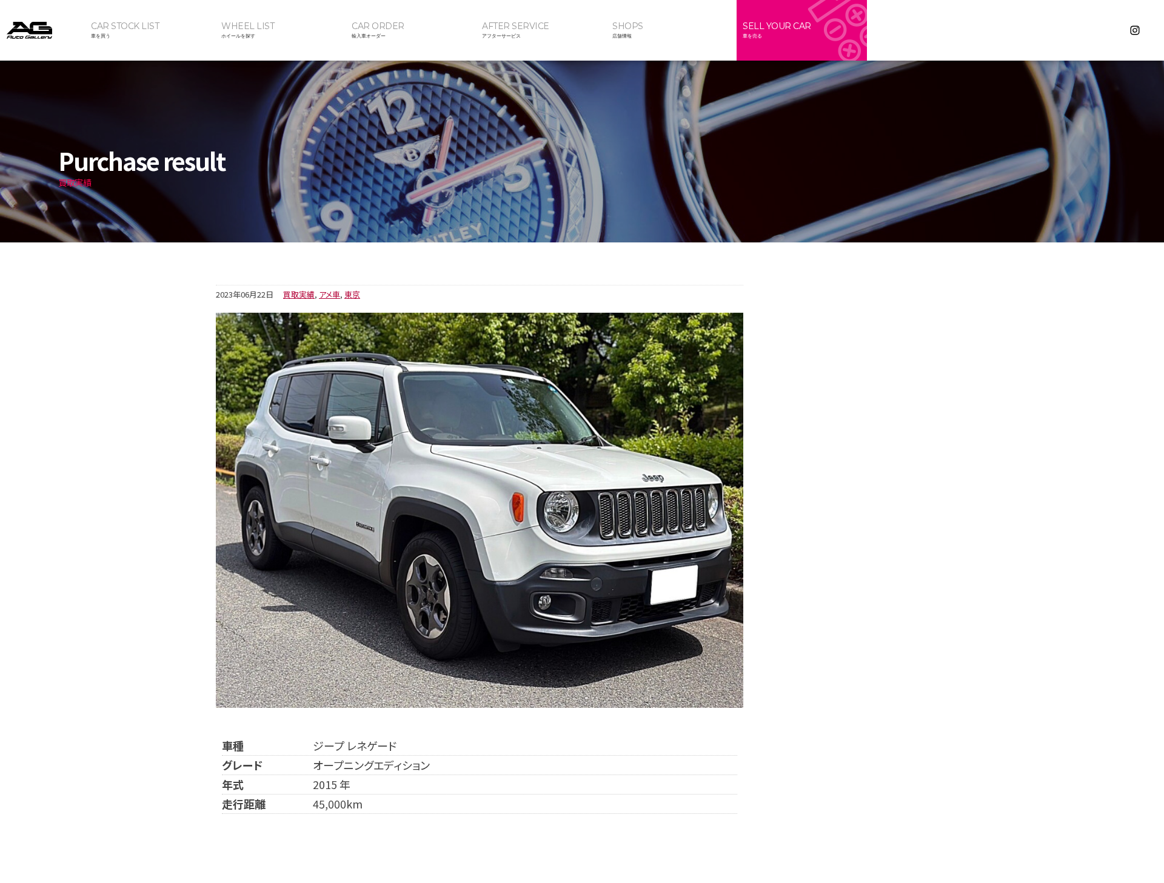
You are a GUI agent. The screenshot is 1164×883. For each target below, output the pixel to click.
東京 (352, 294)
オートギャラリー (42, 30)
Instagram (1135, 30)
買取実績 (299, 294)
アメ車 (329, 294)
